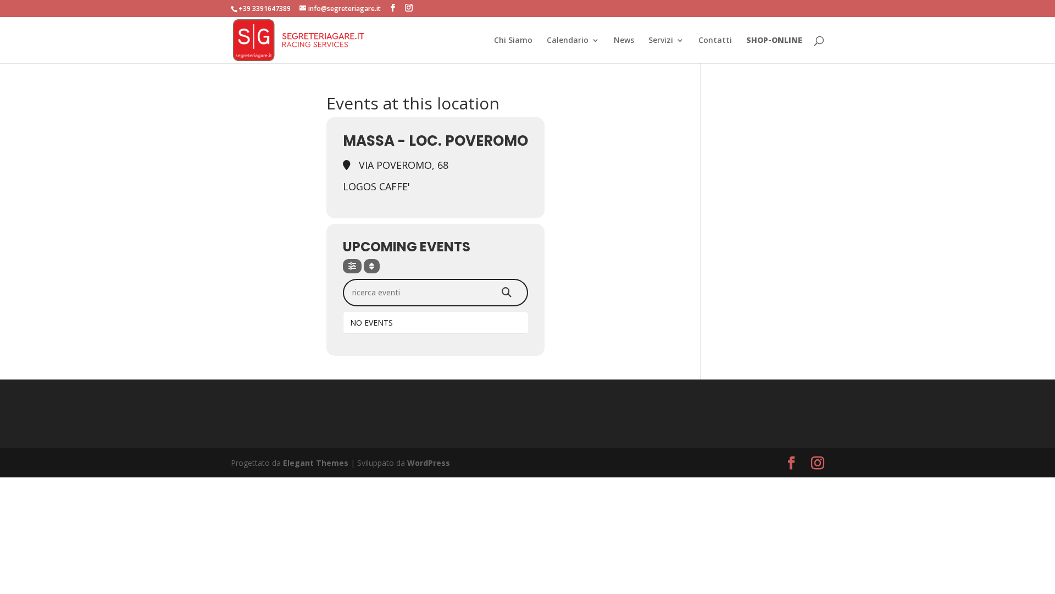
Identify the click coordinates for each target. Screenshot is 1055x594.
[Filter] (352, 266)
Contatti (715, 40)
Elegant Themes (315, 463)
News (624, 40)
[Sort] (372, 266)
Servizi (660, 40)
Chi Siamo (513, 40)
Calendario (567, 40)
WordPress (428, 463)
